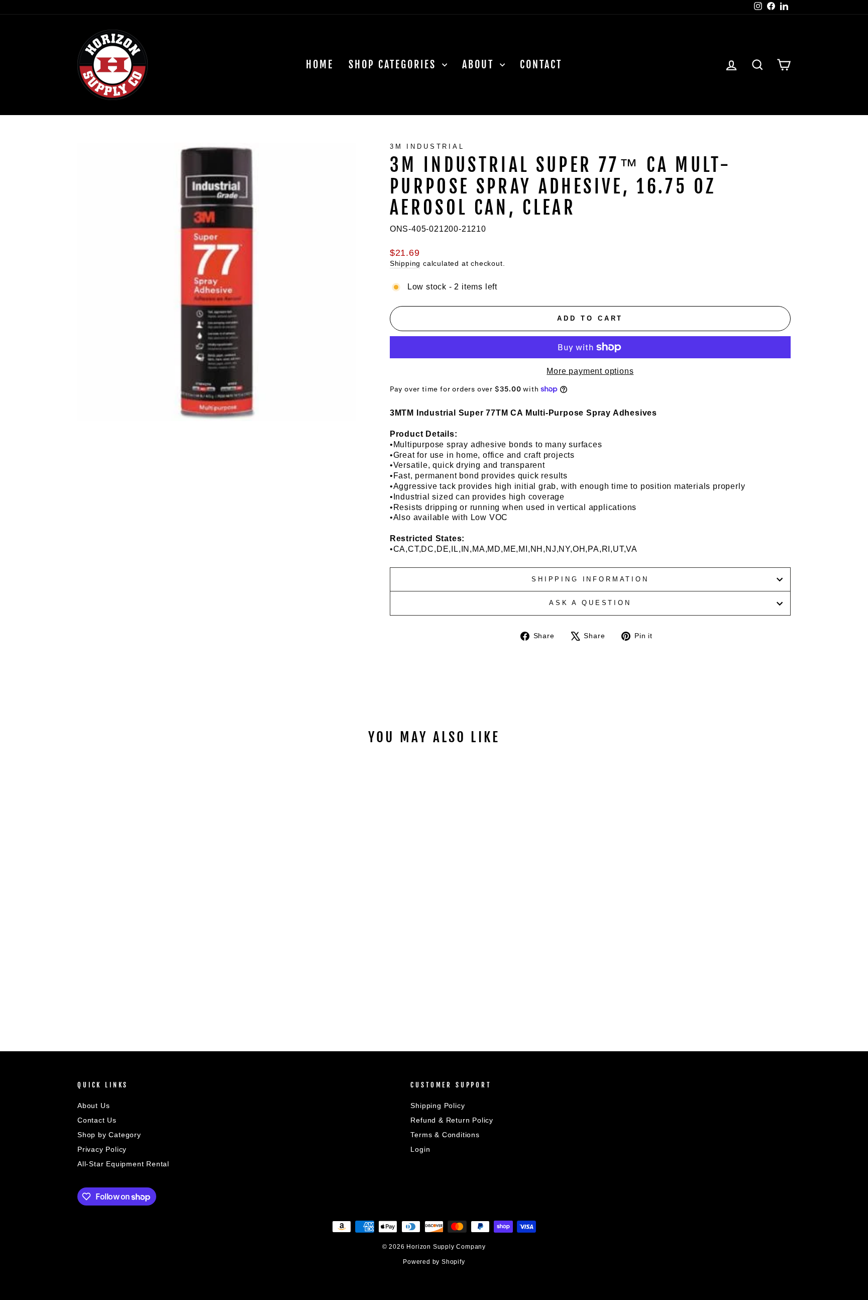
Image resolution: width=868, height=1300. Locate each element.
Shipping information (590, 579)
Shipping (405, 263)
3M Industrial (427, 146)
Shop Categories (394, 64)
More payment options (590, 371)
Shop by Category (109, 1135)
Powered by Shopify (434, 1261)
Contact (541, 64)
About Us (93, 1106)
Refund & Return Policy (451, 1120)
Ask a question (590, 603)
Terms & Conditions (444, 1135)
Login (420, 1149)
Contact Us (97, 1120)
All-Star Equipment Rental (123, 1164)
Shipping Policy (437, 1106)
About (479, 64)
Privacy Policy (102, 1149)
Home (320, 64)
